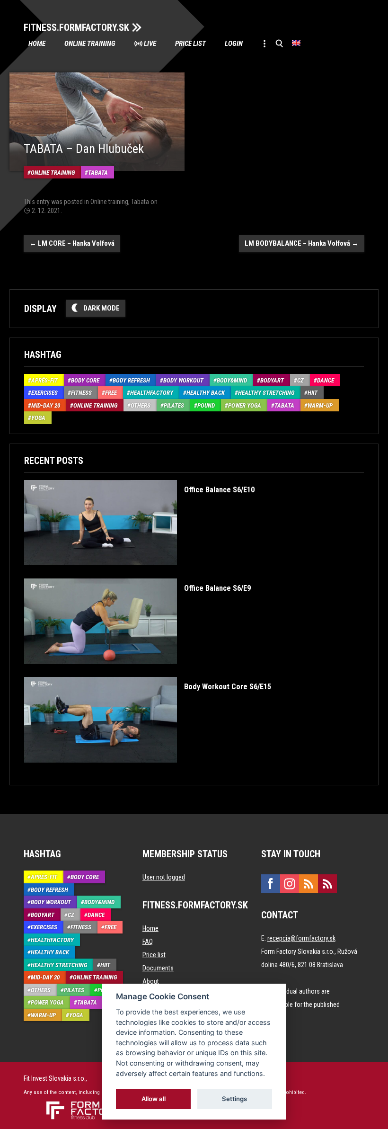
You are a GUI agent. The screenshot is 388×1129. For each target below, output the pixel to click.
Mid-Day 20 (45, 405)
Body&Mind (232, 380)
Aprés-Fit (44, 380)
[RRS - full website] (308, 883)
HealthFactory (151, 392)
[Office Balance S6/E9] (137, 671)
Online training (89, 43)
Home (36, 43)
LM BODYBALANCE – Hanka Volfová (302, 243)
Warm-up (320, 405)
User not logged (163, 877)
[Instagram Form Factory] (289, 883)
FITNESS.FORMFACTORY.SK (76, 27)
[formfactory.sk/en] (79, 1105)
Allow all (153, 1098)
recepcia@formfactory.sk (301, 938)
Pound (206, 405)
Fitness (81, 392)
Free (111, 392)
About (150, 981)
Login (234, 43)
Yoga (38, 417)
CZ (300, 380)
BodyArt (272, 380)
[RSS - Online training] (327, 883)
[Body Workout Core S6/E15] (147, 769)
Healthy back (205, 392)
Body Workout (183, 380)
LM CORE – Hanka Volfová (72, 243)
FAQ (147, 941)
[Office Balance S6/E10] (139, 572)
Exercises (44, 392)
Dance (325, 380)
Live (150, 43)
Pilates (174, 405)
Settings (234, 1098)
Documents (158, 968)
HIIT (312, 392)
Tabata (98, 172)
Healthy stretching (266, 392)
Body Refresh (131, 380)
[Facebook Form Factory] (270, 883)
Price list (190, 43)
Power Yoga (244, 405)
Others (140, 405)
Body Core (85, 380)
